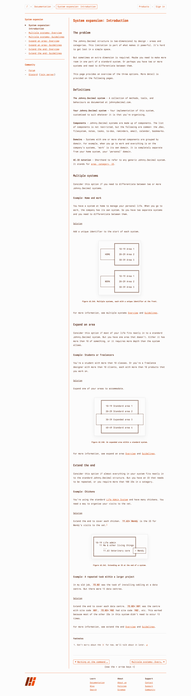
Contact (149, 682)
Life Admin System (117, 499)
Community (150, 690)
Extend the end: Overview (44, 49)
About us (122, 682)
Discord (33, 74)
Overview (133, 313)
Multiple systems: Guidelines (46, 37)
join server (47, 74)
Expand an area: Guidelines (45, 45)
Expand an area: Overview (44, 41)
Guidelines (150, 313)
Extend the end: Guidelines (45, 53)
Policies (122, 686)
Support (149, 686)
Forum (32, 70)
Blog (92, 686)
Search (93, 690)
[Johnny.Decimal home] (30, 681)
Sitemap (121, 690)
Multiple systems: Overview (45, 32)
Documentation (97, 682)
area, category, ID (102, 164)
